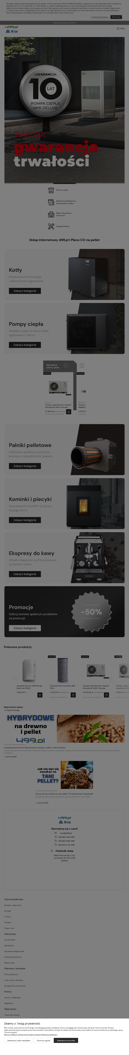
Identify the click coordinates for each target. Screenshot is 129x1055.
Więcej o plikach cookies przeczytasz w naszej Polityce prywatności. (30, 1035)
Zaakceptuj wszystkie (66, 1040)
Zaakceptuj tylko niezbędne (18, 1040)
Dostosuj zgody (43, 1040)
